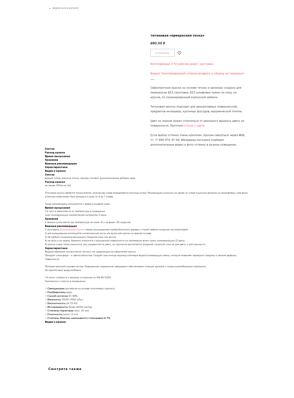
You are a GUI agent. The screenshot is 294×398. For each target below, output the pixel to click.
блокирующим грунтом (72, 229)
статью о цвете (194, 125)
